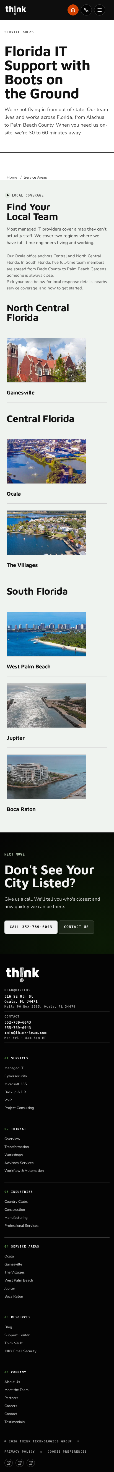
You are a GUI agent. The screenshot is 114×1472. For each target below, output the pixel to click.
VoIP (8, 1100)
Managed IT (14, 1068)
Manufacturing (16, 1217)
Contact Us (76, 927)
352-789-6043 (17, 1022)
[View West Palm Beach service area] (46, 634)
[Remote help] (73, 9)
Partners (11, 1397)
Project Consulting (19, 1107)
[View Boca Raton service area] (46, 777)
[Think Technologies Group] (15, 9)
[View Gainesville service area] (46, 360)
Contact (10, 1413)
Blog (8, 1327)
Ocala (14, 493)
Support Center (17, 1335)
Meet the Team (16, 1389)
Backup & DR (15, 1092)
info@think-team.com (25, 1033)
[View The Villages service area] (46, 533)
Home (12, 177)
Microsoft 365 (15, 1084)
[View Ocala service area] (46, 461)
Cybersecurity (15, 1076)
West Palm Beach (29, 666)
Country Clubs (16, 1201)
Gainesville (21, 392)
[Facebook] (8, 1463)
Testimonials (14, 1421)
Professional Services (21, 1225)
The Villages (22, 565)
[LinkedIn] (19, 1463)
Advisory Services (18, 1162)
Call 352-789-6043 (31, 927)
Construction (14, 1209)
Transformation (16, 1146)
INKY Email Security (20, 1351)
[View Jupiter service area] (46, 705)
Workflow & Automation (24, 1170)
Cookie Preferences (67, 1451)
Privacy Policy (19, 1451)
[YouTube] (31, 1463)
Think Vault (13, 1343)
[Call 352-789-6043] (86, 9)
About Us (12, 1381)
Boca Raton (21, 809)
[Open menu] (99, 9)
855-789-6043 (17, 1028)
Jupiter (16, 737)
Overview (12, 1138)
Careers (10, 1405)
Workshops (13, 1154)
